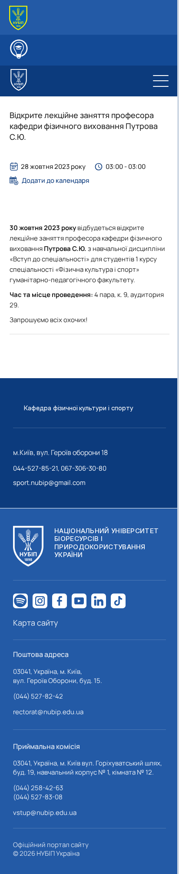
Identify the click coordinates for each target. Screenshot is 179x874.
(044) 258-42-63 (38, 787)
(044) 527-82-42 (38, 696)
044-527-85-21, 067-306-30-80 (59, 468)
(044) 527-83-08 (38, 796)
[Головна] (18, 18)
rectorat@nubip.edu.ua (48, 711)
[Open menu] (160, 80)
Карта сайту (35, 623)
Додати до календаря (55, 180)
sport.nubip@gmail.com (49, 482)
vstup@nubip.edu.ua (44, 812)
